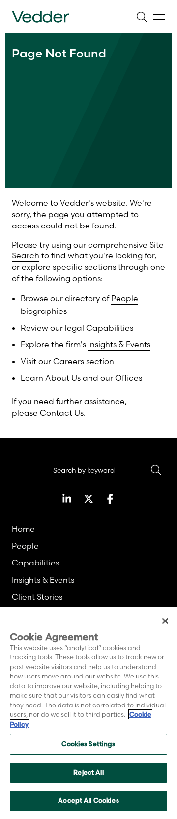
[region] (88, 713)
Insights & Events (119, 344)
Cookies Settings (88, 744)
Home (23, 529)
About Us (63, 378)
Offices (128, 378)
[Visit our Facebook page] (110, 499)
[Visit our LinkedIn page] (67, 499)
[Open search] (142, 17)
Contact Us (62, 413)
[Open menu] (159, 17)
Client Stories (37, 597)
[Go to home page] (40, 17)
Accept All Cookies (88, 800)
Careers (68, 361)
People (124, 298)
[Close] (165, 621)
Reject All (88, 772)
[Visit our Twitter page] (88, 499)
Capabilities (109, 328)
